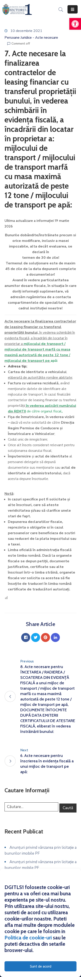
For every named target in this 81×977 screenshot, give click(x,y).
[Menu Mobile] (73, 9)
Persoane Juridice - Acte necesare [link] (31, 37)
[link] (75, 24)
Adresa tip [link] (17, 366)
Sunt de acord (40, 966)
